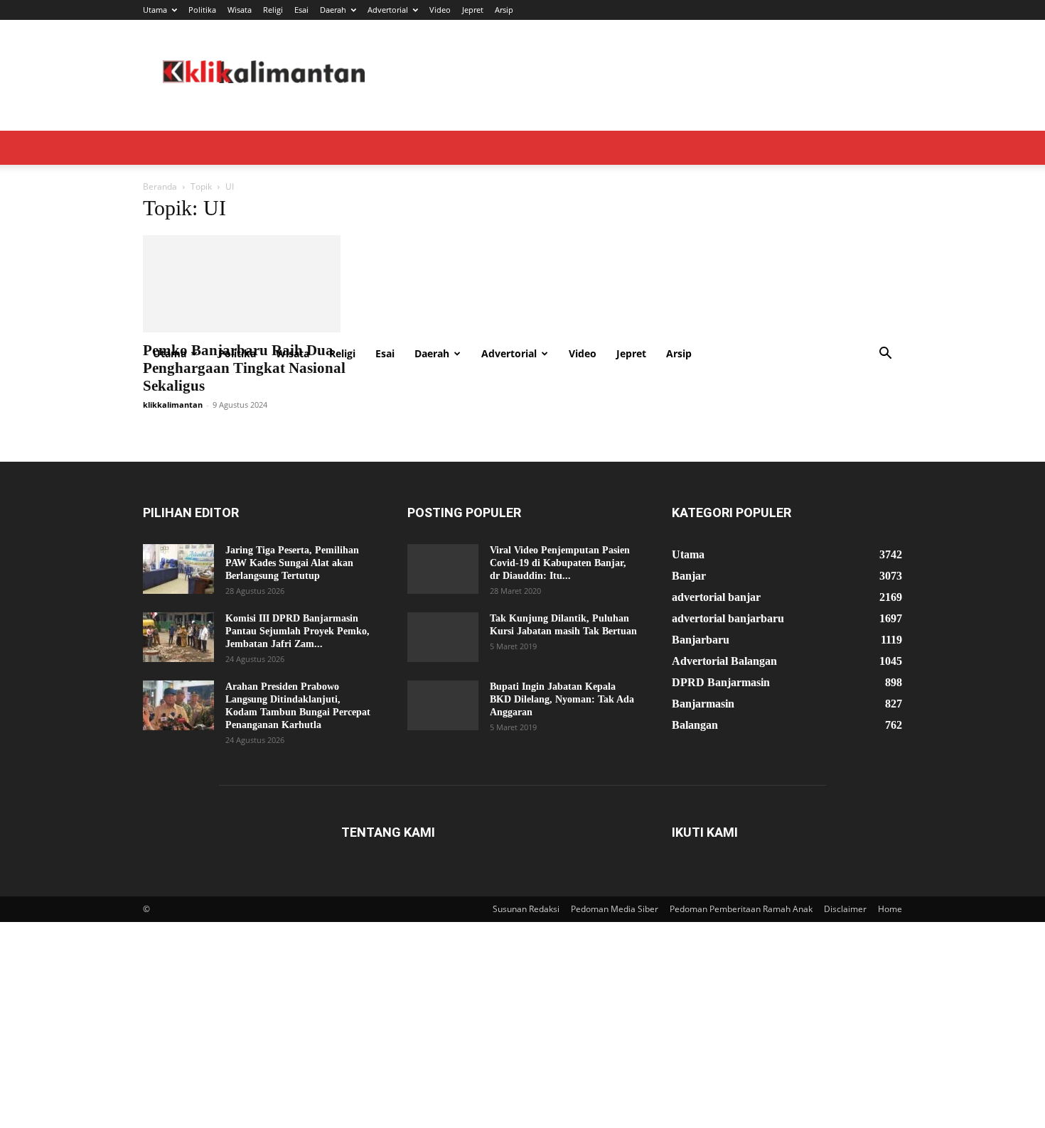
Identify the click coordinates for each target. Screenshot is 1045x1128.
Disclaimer (845, 925)
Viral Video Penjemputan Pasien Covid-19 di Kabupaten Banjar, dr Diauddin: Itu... (560, 579)
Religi (273, 9)
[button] (885, 355)
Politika (202, 9)
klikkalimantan (173, 421)
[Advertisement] (522, 230)
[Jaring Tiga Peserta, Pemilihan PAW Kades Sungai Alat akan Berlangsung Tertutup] (178, 585)
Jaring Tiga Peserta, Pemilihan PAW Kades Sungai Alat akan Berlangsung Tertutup (292, 579)
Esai (301, 9)
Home (890, 925)
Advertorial (388, 9)
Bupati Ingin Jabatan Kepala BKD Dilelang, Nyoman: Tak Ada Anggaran (562, 716)
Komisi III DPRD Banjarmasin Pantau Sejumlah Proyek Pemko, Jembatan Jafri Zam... (297, 647)
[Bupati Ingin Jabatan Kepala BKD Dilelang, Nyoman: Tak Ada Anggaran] (442, 722)
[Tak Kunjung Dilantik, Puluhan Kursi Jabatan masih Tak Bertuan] (442, 653)
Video (440, 9)
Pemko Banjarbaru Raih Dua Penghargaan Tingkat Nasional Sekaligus (244, 384)
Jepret (472, 9)
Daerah (333, 9)
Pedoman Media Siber (614, 925)
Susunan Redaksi (526, 925)
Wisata (239, 9)
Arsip (504, 9)
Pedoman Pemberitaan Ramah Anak (741, 925)
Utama (155, 9)
